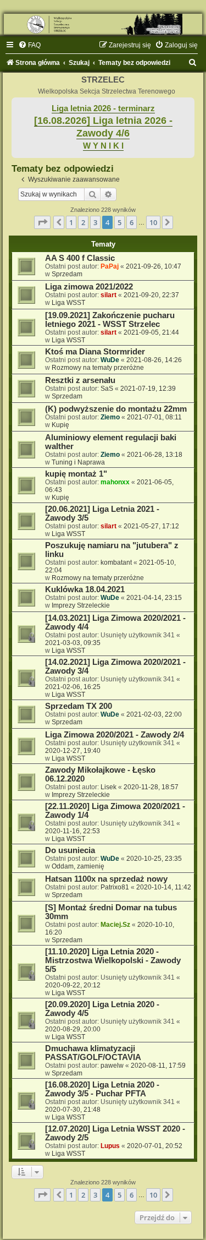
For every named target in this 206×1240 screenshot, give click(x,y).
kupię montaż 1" (76, 473)
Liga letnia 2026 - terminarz (103, 108)
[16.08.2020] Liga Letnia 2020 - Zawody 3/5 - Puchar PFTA (102, 1089)
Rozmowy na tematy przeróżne (98, 368)
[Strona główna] (103, 24)
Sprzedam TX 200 (78, 706)
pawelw (112, 1065)
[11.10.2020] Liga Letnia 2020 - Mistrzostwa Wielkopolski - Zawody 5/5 (113, 960)
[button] (42, 222)
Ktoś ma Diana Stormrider (95, 351)
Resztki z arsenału (80, 380)
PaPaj (110, 266)
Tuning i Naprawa (78, 462)
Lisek (108, 787)
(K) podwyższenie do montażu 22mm (116, 409)
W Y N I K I (103, 145)
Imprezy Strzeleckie (81, 605)
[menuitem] (29, 45)
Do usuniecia (70, 850)
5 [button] (119, 222)
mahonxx (115, 482)
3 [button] (95, 222)
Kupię (60, 425)
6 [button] (131, 222)
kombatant (116, 562)
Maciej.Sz (115, 924)
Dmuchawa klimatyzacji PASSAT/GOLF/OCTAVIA (93, 1053)
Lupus (110, 1146)
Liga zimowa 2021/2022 (89, 286)
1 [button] (71, 222)
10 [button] (153, 222)
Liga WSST (68, 303)
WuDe (110, 360)
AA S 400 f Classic (80, 258)
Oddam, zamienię (78, 866)
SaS (107, 388)
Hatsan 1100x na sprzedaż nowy (106, 879)
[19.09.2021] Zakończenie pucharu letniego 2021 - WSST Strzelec (110, 320)
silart (108, 295)
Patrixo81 (115, 887)
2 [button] (83, 222)
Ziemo (110, 417)
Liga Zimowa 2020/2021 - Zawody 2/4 (114, 734)
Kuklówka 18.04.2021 (85, 589)
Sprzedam (67, 274)
